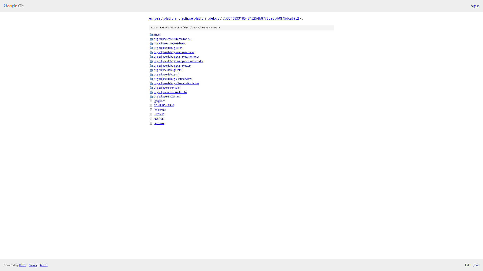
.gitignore (159, 101)
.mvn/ (157, 34)
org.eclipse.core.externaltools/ (172, 39)
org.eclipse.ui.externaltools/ (170, 92)
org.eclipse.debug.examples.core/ (174, 52)
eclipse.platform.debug (200, 18)
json (476, 265)
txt (467, 265)
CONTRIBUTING (164, 105)
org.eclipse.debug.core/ (168, 47)
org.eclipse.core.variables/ (169, 43)
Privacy (33, 265)
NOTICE (159, 118)
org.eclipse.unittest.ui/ (167, 96)
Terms (44, 265)
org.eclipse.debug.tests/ (168, 70)
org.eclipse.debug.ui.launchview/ (173, 79)
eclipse (154, 18)
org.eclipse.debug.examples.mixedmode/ (178, 61)
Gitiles (22, 265)
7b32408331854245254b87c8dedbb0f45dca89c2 (261, 18)
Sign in (475, 6)
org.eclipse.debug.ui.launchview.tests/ (176, 83)
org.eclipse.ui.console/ (167, 87)
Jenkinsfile (160, 110)
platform (171, 18)
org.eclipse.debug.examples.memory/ (176, 56)
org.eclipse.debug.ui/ (166, 74)
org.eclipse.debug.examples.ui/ (172, 65)
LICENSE (159, 114)
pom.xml (159, 123)
